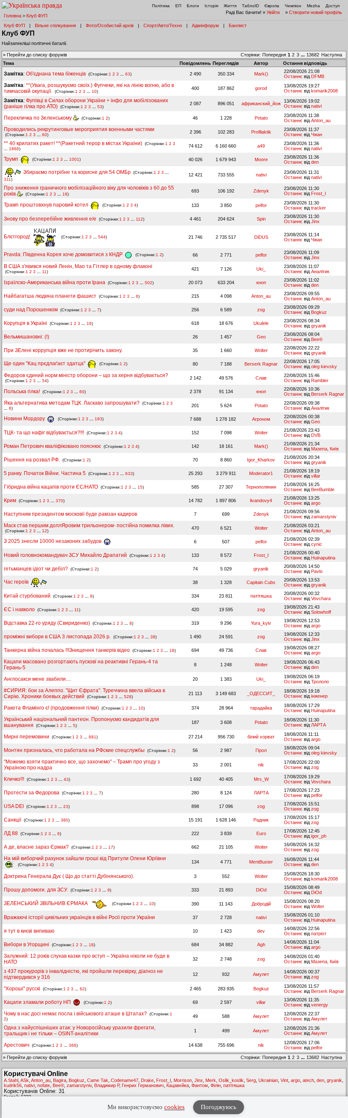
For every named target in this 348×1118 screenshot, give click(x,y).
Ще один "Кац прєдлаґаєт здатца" (45, 363)
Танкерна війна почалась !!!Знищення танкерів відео (67, 650)
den (315, 162)
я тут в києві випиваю (29, 931)
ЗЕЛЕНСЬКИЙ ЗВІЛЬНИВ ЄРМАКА (46, 903)
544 (102, 237)
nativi (316, 106)
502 (148, 282)
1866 (14, 148)
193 (98, 418)
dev (261, 931)
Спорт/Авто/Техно (162, 25)
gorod (261, 88)
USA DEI (14, 806)
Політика (161, 5)
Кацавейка (177, 1085)
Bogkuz (319, 312)
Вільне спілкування (55, 25)
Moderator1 (261, 473)
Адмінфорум (205, 25)
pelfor (261, 205)
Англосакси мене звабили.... (37, 679)
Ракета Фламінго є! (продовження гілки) (51, 708)
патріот (318, 933)
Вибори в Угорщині (26, 945)
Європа (271, 5)
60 (44, 134)
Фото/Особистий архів (110, 25)
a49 (261, 145)
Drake (147, 1080)
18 (64, 194)
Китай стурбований (27, 596)
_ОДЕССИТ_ (261, 693)
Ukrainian (268, 1080)
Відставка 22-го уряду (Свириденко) (47, 623)
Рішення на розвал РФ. (32, 460)
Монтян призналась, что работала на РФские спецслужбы (74, 750)
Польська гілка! (22, 391)
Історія (211, 5)
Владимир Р (106, 1085)
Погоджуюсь (218, 1107)
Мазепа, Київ (325, 448)
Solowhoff (321, 612)
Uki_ (261, 268)
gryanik (318, 325)
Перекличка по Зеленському (38, 118)
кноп (261, 282)
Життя (230, 5)
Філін (215, 1085)
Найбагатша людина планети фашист (50, 296)
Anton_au (321, 120)
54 (44, 380)
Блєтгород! (17, 237)
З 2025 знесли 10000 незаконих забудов (53, 541)
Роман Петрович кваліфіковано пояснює (52, 446)
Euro (261, 833)
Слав (261, 377)
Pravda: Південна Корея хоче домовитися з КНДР (64, 254)
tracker (318, 207)
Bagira (59, 1080)
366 (72, 1045)
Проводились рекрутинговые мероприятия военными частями (79, 129)
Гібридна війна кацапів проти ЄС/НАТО (51, 487)
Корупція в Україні (26, 323)
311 (7, 179)
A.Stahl (11, 1080)
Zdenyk (261, 190)
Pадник (261, 819)
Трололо (320, 681)
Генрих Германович (143, 1085)
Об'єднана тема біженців (56, 74)
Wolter (261, 350)
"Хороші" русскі (22, 989)
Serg (251, 1080)
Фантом (199, 1085)
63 (127, 74)
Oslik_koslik (231, 1080)
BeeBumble (322, 489)
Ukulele (261, 323)
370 (59, 500)
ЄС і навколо (19, 609)
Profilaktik (261, 131)
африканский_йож (261, 103)
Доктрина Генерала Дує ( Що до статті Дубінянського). (69, 876)
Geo (261, 336)
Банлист (238, 25)
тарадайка (261, 707)
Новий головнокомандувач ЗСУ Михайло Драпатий (65, 555)
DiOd (261, 889)
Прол (261, 750)
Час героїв (17, 582)
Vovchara (321, 598)
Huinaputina (323, 557)
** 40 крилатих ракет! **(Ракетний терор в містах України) (73, 143)
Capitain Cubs (261, 582)
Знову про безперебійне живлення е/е (51, 219)
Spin (261, 218)
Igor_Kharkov (261, 459)
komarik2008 (324, 90)
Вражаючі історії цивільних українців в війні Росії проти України (79, 917)
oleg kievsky (324, 366)
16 (89, 323)
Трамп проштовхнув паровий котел (47, 205)
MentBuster (261, 861)
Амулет (261, 974)
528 (128, 696)
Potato (261, 117)
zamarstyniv (324, 516)
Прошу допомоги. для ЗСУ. (36, 890)
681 (92, 737)
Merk (210, 1080)
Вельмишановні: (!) (26, 337)
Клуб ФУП (37, 15)
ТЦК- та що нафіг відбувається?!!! (44, 433)
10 (94, 91)
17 (110, 847)
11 (44, 271)
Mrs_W (261, 779)
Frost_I (318, 193)
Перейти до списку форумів (37, 54)
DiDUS (261, 237)
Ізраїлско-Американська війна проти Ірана (54, 282)
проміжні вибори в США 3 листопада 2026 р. (57, 637)
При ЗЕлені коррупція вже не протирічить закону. (63, 350)
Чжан (316, 134)
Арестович (16, 1045)
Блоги (193, 5)
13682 (312, 54)
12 (44, 530)
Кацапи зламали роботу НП (38, 1002)
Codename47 (124, 1080)
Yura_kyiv (261, 623)
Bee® (317, 339)
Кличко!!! (14, 779)
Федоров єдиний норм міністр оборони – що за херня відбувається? (86, 375)
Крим (10, 500)
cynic (316, 544)
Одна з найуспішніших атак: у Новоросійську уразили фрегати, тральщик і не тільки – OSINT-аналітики (79, 1031)
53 (99, 106)
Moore (261, 159)
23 (65, 806)
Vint (284, 1080)
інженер (319, 696)
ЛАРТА (318, 724)
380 (64, 820)
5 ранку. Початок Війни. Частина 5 (45, 473)
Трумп (12, 159)
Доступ (333, 5)
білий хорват (261, 736)
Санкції (12, 820)
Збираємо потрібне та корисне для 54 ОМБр (76, 172)
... (303, 54)
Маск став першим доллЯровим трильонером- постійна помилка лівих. (89, 525)
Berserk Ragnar (261, 363)
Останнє (293, 76)
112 (139, 219)
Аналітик (320, 271)
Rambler (319, 380)
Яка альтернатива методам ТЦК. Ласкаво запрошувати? (72, 403)
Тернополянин (261, 486)
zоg (261, 309)
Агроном (261, 419)
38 (152, 636)
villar (315, 475)
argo (315, 503)
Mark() (261, 73)
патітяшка (261, 595)
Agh (261, 944)
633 (129, 473)
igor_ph (318, 835)
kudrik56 (13, 1085)
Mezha (313, 5)
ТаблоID (250, 5)
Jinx (315, 221)
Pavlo (317, 571)
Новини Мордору (25, 419)
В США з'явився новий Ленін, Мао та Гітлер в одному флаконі (78, 266)
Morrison (183, 1080)
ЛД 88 (11, 833)
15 (140, 487)
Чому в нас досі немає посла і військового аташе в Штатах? (75, 1014)
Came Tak (97, 1080)
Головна (12, 15)
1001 (74, 159)
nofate (43, 1085)
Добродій (261, 903)
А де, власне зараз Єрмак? (36, 847)
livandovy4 (261, 500)
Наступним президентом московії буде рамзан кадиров (70, 514)
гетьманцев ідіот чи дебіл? (36, 569)
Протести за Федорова (31, 793)
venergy (319, 1004)
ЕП (178, 5)
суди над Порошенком (31, 310)
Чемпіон (293, 5)
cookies (174, 1107)
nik (261, 764)
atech (308, 1080)
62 (82, 989)
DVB (315, 435)
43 (66, 779)
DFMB (317, 76)
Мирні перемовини (26, 737)
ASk (24, 1080)
